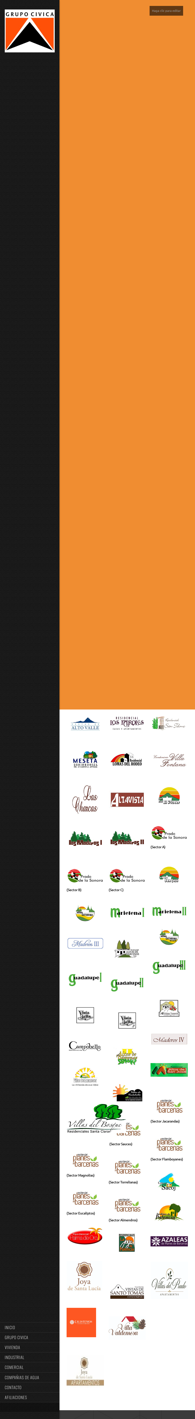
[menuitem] (29, 1327)
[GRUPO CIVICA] (30, 31)
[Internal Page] (85, 1387)
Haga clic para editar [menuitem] (166, 10)
